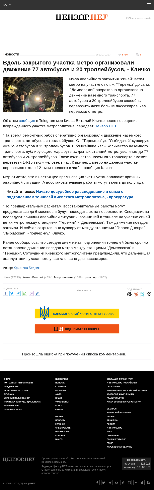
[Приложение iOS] (142, 482)
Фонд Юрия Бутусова (16, 390)
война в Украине (116, 439)
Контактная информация (18, 383)
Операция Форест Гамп (120, 379)
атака (110, 443)
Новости (12, 54)
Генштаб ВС (113, 435)
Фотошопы (62, 402)
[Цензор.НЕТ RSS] (148, 482)
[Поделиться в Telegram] (18, 293)
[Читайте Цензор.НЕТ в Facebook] (97, 482)
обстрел (112, 409)
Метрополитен (68, 277)
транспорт (95, 277)
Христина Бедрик (27, 268)
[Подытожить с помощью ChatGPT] (129, 293)
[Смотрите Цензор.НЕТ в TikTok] (123, 482)
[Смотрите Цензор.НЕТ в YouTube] (116, 482)
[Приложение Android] (135, 482)
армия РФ (112, 420)
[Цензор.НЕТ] (82, 17)
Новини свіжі (11, 405)
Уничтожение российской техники (127, 390)
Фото (58, 394)
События (60, 386)
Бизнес (59, 416)
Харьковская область (119, 447)
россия (111, 424)
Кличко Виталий (37, 277)
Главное (60, 424)
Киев (12, 277)
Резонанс (61, 390)
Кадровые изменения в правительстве (120, 396)
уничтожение (114, 428)
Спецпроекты (63, 428)
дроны (110, 416)
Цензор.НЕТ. (105, 126)
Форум (59, 409)
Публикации (62, 432)
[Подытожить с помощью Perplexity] (142, 293)
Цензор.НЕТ (61, 379)
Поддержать (11, 386)
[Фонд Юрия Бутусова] (77, 313)
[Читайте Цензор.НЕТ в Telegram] (110, 482)
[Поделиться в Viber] (31, 293)
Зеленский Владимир (119, 413)
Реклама (9, 394)
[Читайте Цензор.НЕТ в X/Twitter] (103, 482)
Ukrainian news (13, 409)
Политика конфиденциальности (22, 402)
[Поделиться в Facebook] (5, 293)
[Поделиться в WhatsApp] (24, 293)
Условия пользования (17, 398)
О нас (7, 379)
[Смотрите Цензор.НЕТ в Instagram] (129, 482)
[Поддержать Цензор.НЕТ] (77, 329)
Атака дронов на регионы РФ (124, 402)
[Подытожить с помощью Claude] (135, 293)
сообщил (27, 121)
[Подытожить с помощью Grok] (148, 293)
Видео (59, 398)
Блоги (58, 405)
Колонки (60, 435)
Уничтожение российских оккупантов (122, 385)
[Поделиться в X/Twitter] (11, 293)
